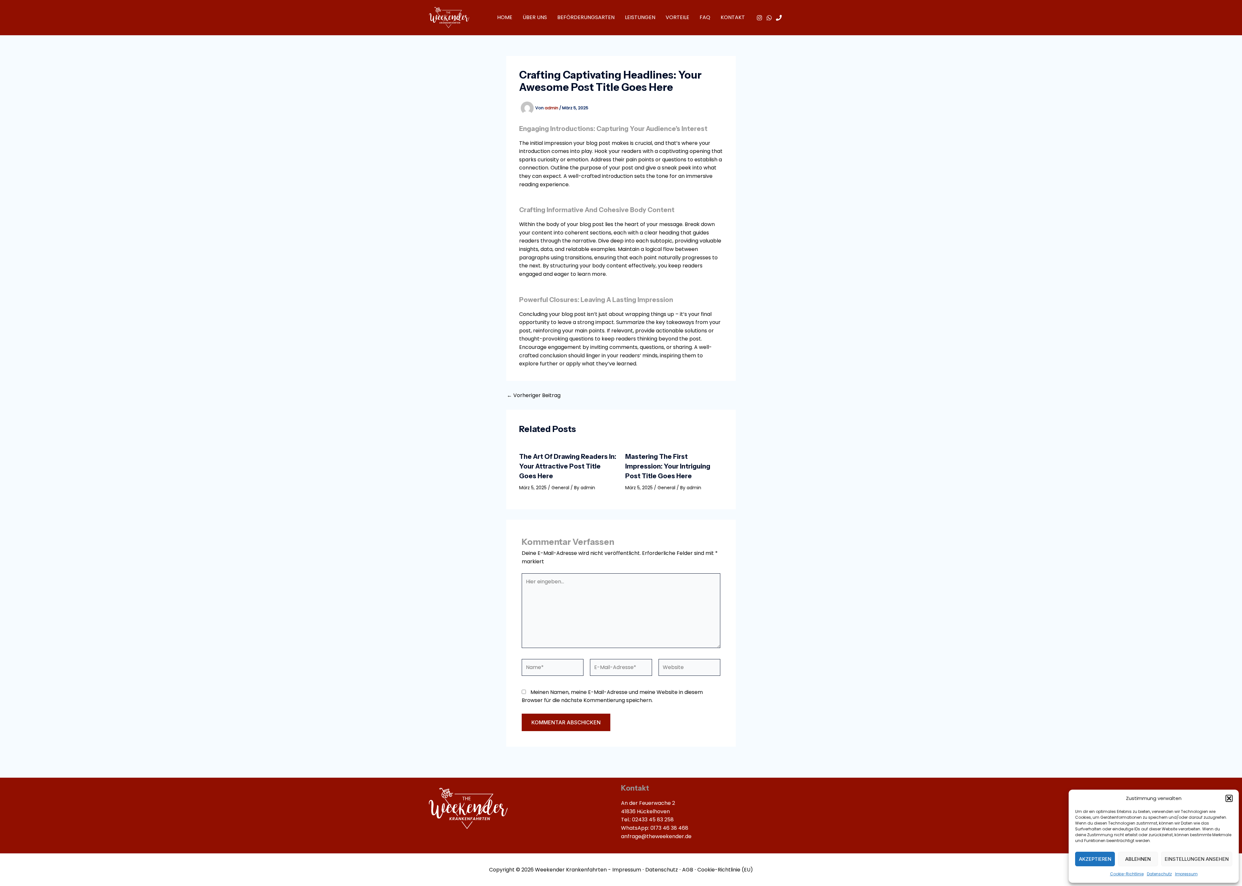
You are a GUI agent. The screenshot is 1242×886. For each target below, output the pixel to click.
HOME (504, 17)
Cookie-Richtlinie (1127, 874)
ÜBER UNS (535, 17)
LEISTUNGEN (640, 17)
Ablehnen (1138, 859)
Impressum (1186, 874)
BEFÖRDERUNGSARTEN (586, 17)
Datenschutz (1159, 874)
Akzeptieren (1095, 859)
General (560, 487)
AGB (687, 869)
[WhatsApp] (769, 18)
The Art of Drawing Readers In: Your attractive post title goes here (567, 466)
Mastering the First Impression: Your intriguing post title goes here (667, 466)
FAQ (705, 17)
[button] (1229, 798)
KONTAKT (733, 17)
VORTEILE (677, 17)
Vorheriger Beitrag (534, 395)
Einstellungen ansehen (1197, 859)
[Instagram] (759, 18)
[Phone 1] (779, 18)
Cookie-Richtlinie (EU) (725, 869)
